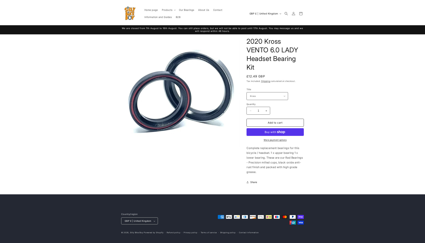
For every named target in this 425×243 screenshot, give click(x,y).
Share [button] (253, 182)
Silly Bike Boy (136, 233)
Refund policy (173, 232)
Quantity (251, 104)
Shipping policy (228, 232)
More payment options (275, 140)
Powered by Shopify (154, 233)
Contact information (249, 232)
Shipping (265, 81)
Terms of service (209, 232)
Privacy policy (190, 232)
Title (249, 89)
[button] (168, 9)
